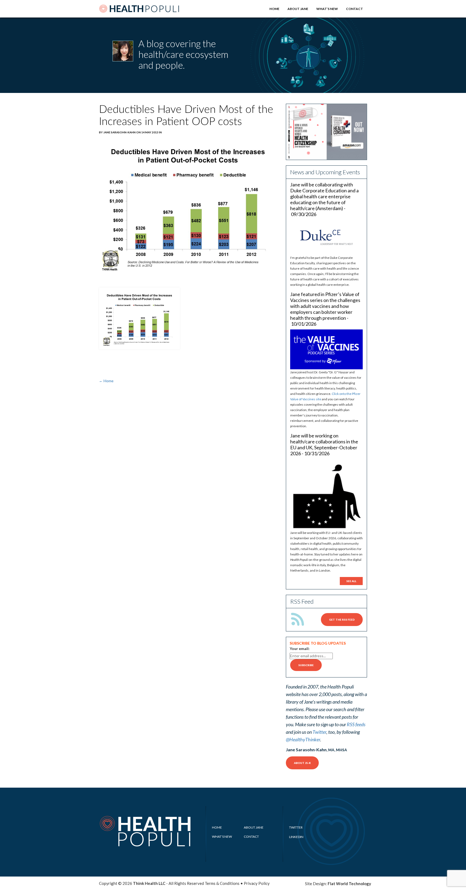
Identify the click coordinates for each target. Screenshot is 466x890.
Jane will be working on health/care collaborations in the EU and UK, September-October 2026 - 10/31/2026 (324, 444)
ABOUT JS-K (302, 762)
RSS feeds (356, 724)
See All (351, 581)
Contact (354, 9)
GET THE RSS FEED (342, 619)
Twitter (319, 732)
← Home (106, 380)
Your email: (300, 648)
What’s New (327, 9)
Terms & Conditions (222, 883)
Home (274, 9)
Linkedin (296, 837)
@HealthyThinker (303, 739)
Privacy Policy (257, 883)
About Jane (297, 9)
